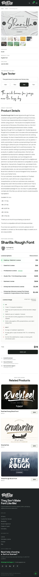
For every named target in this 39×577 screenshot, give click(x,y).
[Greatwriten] (19, 430)
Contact (3, 541)
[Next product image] (35, 23)
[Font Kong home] (7, 3)
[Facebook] (13, 566)
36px (15, 84)
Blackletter (3, 521)
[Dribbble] (6, 566)
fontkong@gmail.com (20, 562)
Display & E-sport (5, 526)
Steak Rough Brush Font (9, 478)
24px (5, 84)
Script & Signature (6, 524)
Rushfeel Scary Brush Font (9, 411)
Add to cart (23, 352)
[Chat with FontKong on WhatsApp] (35, 573)
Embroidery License (6, 539)
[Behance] (10, 566)
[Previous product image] (4, 23)
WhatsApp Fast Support (8, 562)
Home (2, 8)
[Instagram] (2, 566)
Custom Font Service (6, 519)
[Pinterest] (17, 566)
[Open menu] (36, 3)
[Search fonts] (29, 3)
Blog (2, 544)
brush (6, 8)
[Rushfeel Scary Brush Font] (19, 396)
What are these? (34, 255)
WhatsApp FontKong (8, 367)
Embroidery (4, 529)
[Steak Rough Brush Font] (19, 464)
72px (33, 84)
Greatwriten (5, 445)
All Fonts (3, 516)
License (3, 537)
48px (24, 84)
